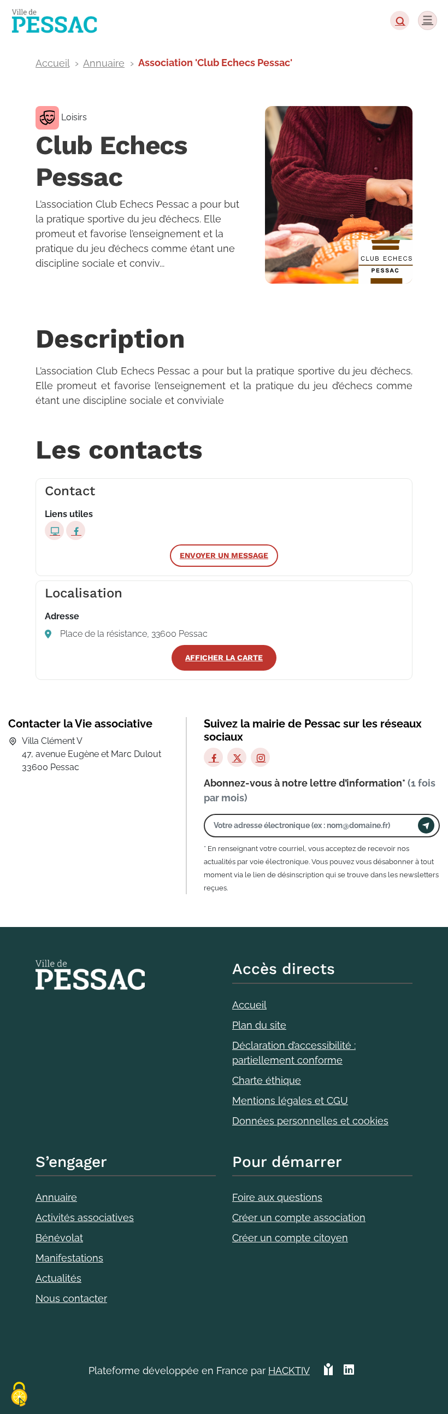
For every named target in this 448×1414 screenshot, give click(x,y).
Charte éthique (266, 1080)
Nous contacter (71, 1298)
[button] (399, 20)
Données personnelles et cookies (310, 1120)
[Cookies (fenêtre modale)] (19, 1395)
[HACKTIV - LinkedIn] (348, 1375)
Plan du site (259, 1025)
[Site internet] (54, 530)
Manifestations (69, 1258)
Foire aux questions (277, 1197)
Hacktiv (289, 1370)
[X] (236, 757)
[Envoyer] (426, 825)
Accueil (52, 63)
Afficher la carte (224, 657)
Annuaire (104, 63)
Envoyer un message (224, 555)
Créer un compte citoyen (290, 1237)
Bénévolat (59, 1237)
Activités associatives (85, 1217)
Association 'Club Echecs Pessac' (215, 62)
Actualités (58, 1278)
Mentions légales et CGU (290, 1100)
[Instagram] (260, 757)
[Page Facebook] (75, 530)
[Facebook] (213, 757)
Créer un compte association (299, 1217)
